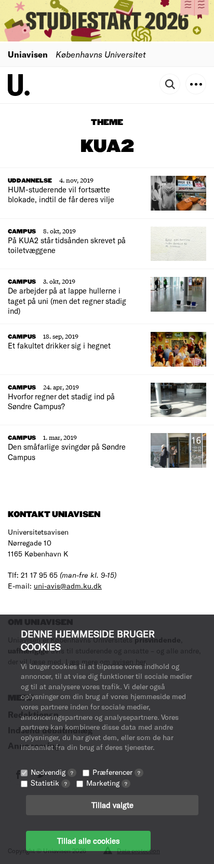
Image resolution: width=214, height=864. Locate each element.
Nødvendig (52, 772)
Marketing (106, 782)
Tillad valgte (112, 805)
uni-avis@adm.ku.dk (68, 585)
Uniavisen (28, 54)
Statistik (49, 782)
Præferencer (116, 772)
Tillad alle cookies (88, 840)
